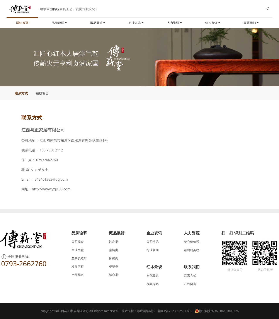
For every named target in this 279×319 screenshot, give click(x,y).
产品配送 (77, 275)
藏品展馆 (96, 23)
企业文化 (77, 250)
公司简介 (77, 242)
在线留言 (42, 93)
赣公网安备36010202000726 (219, 311)
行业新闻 (152, 250)
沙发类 (113, 242)
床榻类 (113, 258)
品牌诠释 (58, 23)
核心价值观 (191, 242)
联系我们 (250, 23)
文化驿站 (152, 276)
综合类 (113, 275)
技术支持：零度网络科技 (138, 311)
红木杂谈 (211, 23)
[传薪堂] (52, 8)
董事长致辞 (79, 258)
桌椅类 (113, 250)
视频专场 (152, 284)
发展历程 (77, 266)
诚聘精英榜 (191, 250)
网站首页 (22, 23)
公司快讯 (152, 242)
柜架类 (113, 266)
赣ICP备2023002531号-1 (175, 311)
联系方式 (21, 93)
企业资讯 (135, 23)
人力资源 (173, 23)
